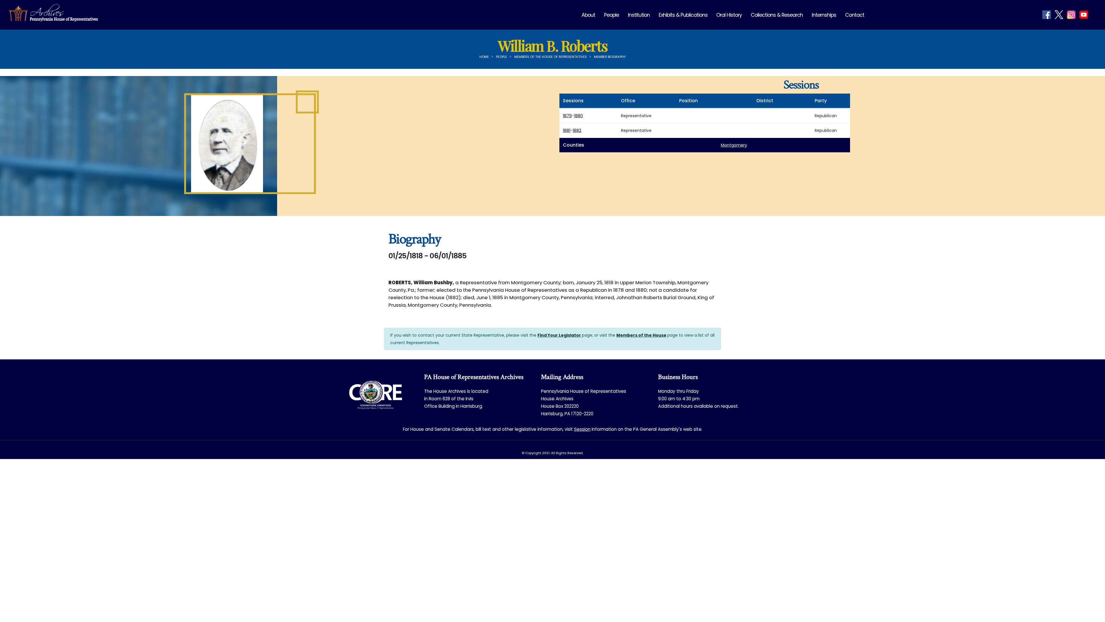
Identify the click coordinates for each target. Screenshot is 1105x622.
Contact (854, 15)
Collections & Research (777, 15)
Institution (639, 15)
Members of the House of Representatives (550, 56)
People (611, 15)
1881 (566, 130)
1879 (567, 116)
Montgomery (734, 145)
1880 (578, 116)
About (588, 15)
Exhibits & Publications (683, 15)
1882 (577, 130)
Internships (824, 15)
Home (484, 56)
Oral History (729, 15)
